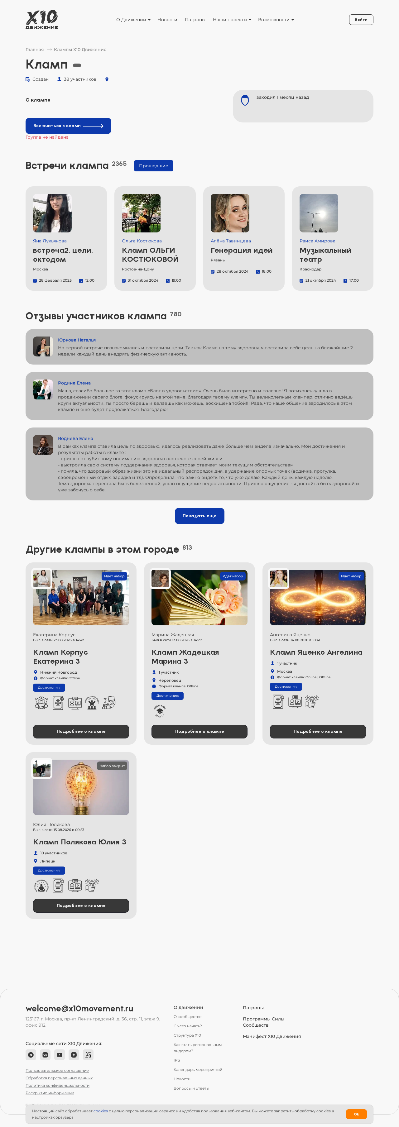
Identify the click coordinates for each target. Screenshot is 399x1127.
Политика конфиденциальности (57, 1085)
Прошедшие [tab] (153, 166)
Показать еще (200, 515)
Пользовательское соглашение (57, 1070)
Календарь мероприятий (198, 1069)
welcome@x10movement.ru (79, 1009)
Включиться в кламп (57, 125)
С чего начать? (188, 1026)
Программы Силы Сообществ (263, 1022)
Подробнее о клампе (81, 731)
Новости (167, 19)
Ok (356, 1114)
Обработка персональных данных (59, 1078)
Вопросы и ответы (191, 1088)
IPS (177, 1060)
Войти (361, 19)
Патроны (195, 19)
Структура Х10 (187, 1035)
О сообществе (187, 1016)
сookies (101, 1111)
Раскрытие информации (50, 1093)
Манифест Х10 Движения (272, 1036)
